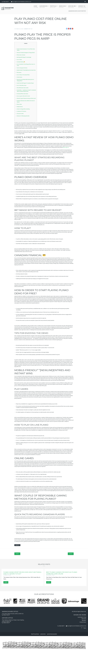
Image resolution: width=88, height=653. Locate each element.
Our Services (43, 7)
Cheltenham (83, 622)
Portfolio (53, 7)
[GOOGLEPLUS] (85, 1)
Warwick (84, 618)
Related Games (20, 106)
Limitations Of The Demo (21, 111)
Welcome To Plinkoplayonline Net (23, 115)
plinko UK (17, 545)
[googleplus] (82, 627)
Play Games (19, 72)
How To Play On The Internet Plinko (23, 74)
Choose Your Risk (20, 113)
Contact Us (82, 7)
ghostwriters (43, 634)
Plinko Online (19, 104)
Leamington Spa (82, 617)
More (5, 582)
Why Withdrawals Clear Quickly (22, 87)
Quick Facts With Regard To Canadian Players (25, 83)
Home (36, 7)
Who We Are (72, 7)
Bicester (84, 620)
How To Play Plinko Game (21, 85)
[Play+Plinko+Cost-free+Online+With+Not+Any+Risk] (66, 28)
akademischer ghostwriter (77, 11)
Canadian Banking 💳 (21, 61)
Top (84, 628)
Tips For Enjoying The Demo (22, 67)
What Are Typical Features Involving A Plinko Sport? (26, 98)
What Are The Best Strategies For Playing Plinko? (26, 52)
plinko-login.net (66, 147)
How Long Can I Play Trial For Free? (23, 96)
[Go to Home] (7, 9)
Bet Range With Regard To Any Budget (24, 57)
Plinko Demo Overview (21, 54)
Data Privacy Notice (35, 634)
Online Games (19, 77)
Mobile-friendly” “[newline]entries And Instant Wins (26, 70)
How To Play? (19, 59)
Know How (62, 7)
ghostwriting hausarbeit (52, 634)
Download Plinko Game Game (22, 93)
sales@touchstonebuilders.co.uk (21, 1)
